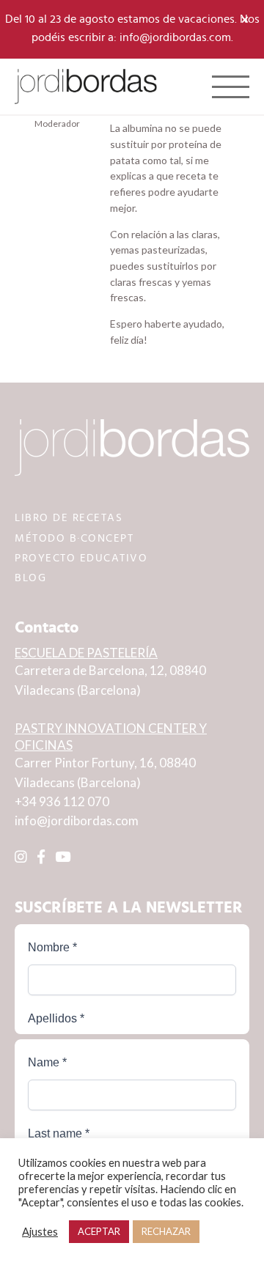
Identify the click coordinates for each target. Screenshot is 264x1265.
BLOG (30, 577)
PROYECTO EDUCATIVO (81, 558)
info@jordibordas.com (77, 820)
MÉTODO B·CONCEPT (74, 538)
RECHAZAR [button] (166, 1231)
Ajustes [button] (40, 1231)
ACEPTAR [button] (99, 1231)
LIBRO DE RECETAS (68, 517)
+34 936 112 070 (62, 801)
